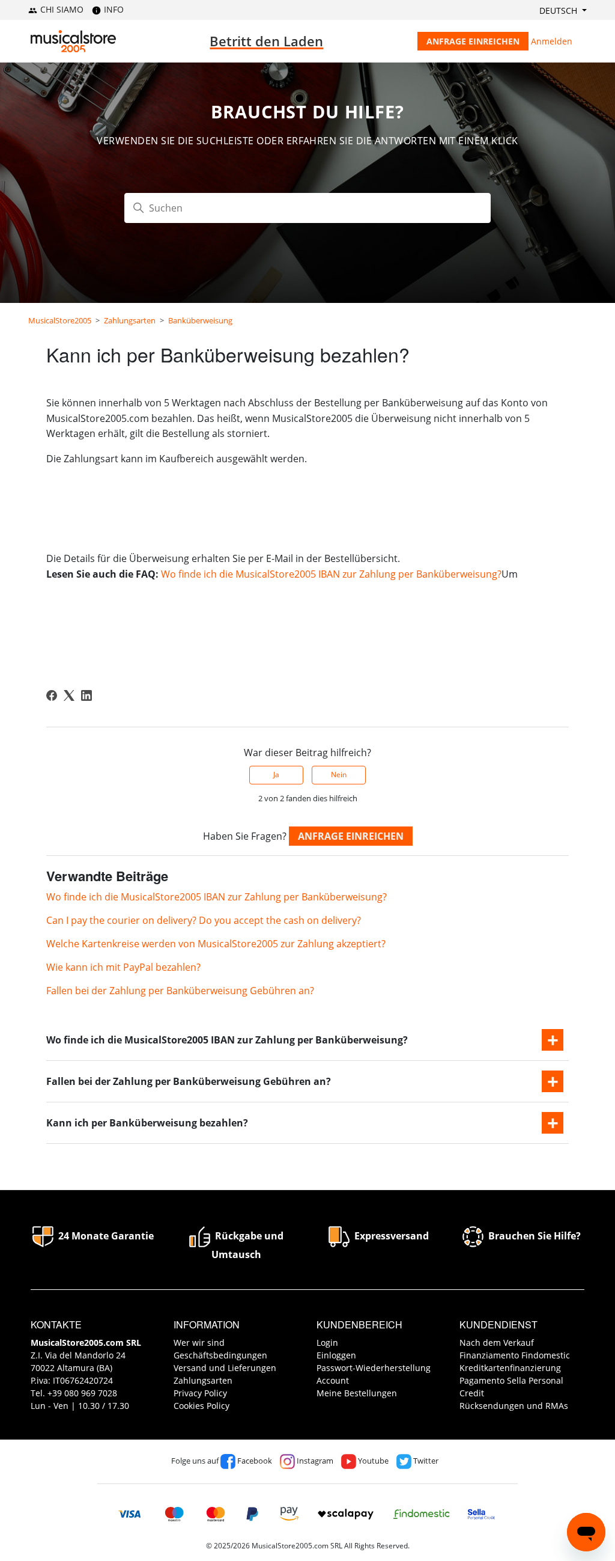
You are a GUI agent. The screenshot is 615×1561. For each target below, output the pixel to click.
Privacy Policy (200, 1393)
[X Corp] (69, 695)
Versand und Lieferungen (225, 1367)
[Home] (73, 41)
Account (333, 1380)
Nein (339, 774)
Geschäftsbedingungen (220, 1355)
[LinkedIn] (86, 695)
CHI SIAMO (60, 9)
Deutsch (559, 10)
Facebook (253, 1460)
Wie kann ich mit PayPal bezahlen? (123, 967)
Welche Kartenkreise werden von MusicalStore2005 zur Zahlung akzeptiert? (216, 943)
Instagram (314, 1460)
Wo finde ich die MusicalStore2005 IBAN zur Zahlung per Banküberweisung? (331, 574)
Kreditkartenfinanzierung (510, 1367)
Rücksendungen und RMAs (513, 1405)
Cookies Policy (201, 1405)
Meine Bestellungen (357, 1393)
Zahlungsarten (130, 320)
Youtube (372, 1460)
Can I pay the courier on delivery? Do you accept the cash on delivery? (203, 920)
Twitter (424, 1460)
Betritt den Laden (266, 41)
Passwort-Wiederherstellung (374, 1367)
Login (327, 1342)
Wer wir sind (199, 1342)
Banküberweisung (200, 320)
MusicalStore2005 (59, 320)
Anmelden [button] (551, 41)
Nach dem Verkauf (496, 1342)
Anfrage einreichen (473, 41)
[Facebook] (51, 695)
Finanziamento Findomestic (514, 1355)
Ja (276, 774)
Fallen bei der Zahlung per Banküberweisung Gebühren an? (180, 990)
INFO (112, 9)
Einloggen (336, 1355)
